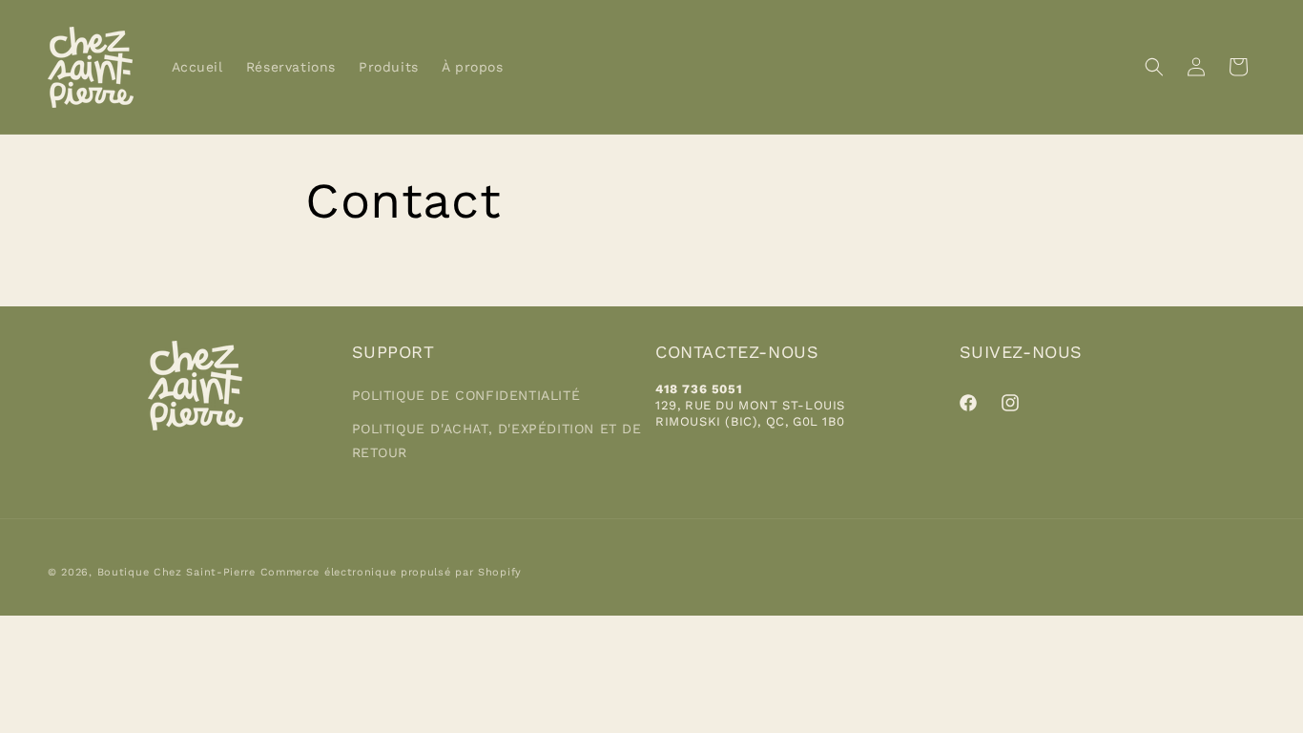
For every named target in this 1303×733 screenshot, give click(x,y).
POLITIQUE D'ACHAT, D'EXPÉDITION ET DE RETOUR (497, 440)
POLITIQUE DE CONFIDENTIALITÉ (466, 395)
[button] (1154, 67)
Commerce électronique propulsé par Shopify (391, 572)
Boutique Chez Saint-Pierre (176, 572)
